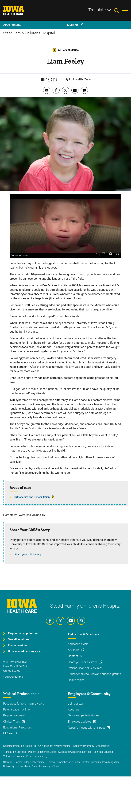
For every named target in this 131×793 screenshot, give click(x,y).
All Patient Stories (68, 50)
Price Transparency (37, 756)
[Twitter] (60, 621)
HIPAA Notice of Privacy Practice (52, 745)
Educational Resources (17, 727)
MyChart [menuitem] (72, 25)
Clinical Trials (11, 721)
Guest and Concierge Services (74, 751)
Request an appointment (23, 633)
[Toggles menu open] (125, 10)
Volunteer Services (13, 756)
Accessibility (103, 745)
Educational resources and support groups (94, 674)
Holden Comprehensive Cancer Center (68, 762)
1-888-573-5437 (13, 677)
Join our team (76, 703)
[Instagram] (81, 621)
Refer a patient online (16, 709)
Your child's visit (78, 644)
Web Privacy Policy (83, 745)
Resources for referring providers (23, 703)
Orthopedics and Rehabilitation (32, 497)
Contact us (75, 656)
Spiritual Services (103, 751)
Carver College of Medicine (30, 762)
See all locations (18, 639)
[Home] (15, 10)
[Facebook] (50, 621)
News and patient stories (83, 715)
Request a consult (14, 715)
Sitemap (7, 762)
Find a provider (17, 645)
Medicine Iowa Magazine (105, 762)
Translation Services (14, 751)
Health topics (76, 680)
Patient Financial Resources (85, 668)
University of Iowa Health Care (20, 766)
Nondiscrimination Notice (17, 745)
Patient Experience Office (42, 751)
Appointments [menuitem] (12, 24)
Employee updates (80, 721)
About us (73, 709)
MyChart (74, 650)
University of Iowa (49, 766)
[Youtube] (71, 621)
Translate (97, 10)
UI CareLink (10, 733)
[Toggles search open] (118, 10)
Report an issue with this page (86, 727)
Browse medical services (24, 651)
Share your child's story (27, 554)
